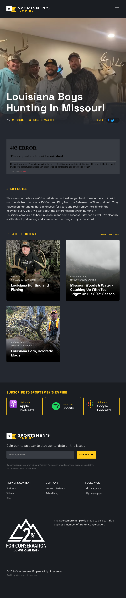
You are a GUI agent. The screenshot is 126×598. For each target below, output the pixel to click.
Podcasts (11, 488)
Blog (8, 498)
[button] (117, 9)
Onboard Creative (26, 575)
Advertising (52, 493)
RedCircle (23, 171)
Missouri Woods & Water (33, 120)
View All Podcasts (110, 234)
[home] (27, 9)
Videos (10, 493)
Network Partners (55, 488)
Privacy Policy (47, 465)
